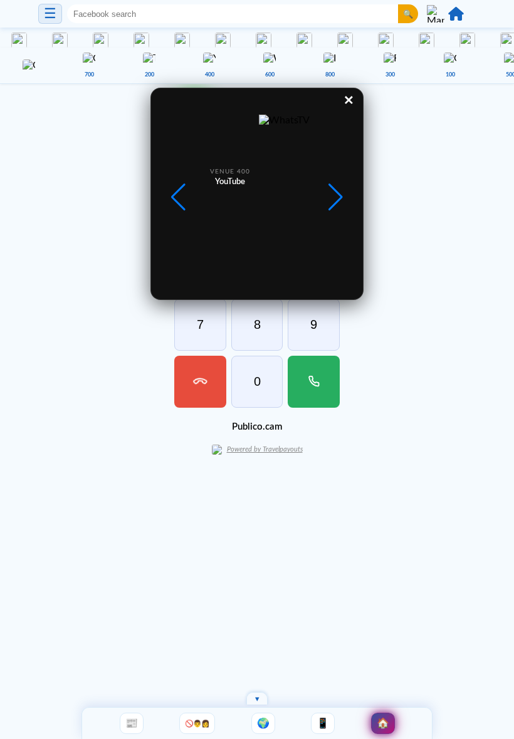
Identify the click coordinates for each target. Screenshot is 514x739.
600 (270, 75)
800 (330, 75)
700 (89, 75)
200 (149, 75)
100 (450, 75)
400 (209, 75)
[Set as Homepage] (456, 14)
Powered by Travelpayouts (265, 449)
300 (390, 75)
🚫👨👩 (197, 723)
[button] (335, 197)
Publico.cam (257, 427)
